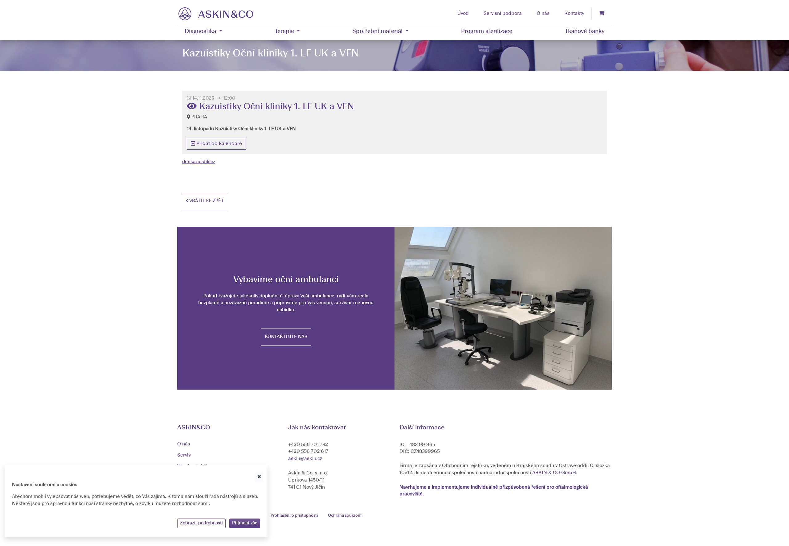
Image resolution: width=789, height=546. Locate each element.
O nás (183, 444)
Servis (184, 455)
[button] (203, 32)
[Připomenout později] (259, 477)
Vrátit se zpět (206, 201)
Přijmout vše (244, 523)
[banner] (216, 13)
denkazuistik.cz (198, 162)
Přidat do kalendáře (218, 143)
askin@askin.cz (305, 458)
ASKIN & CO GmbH (554, 472)
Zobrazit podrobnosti (201, 523)
